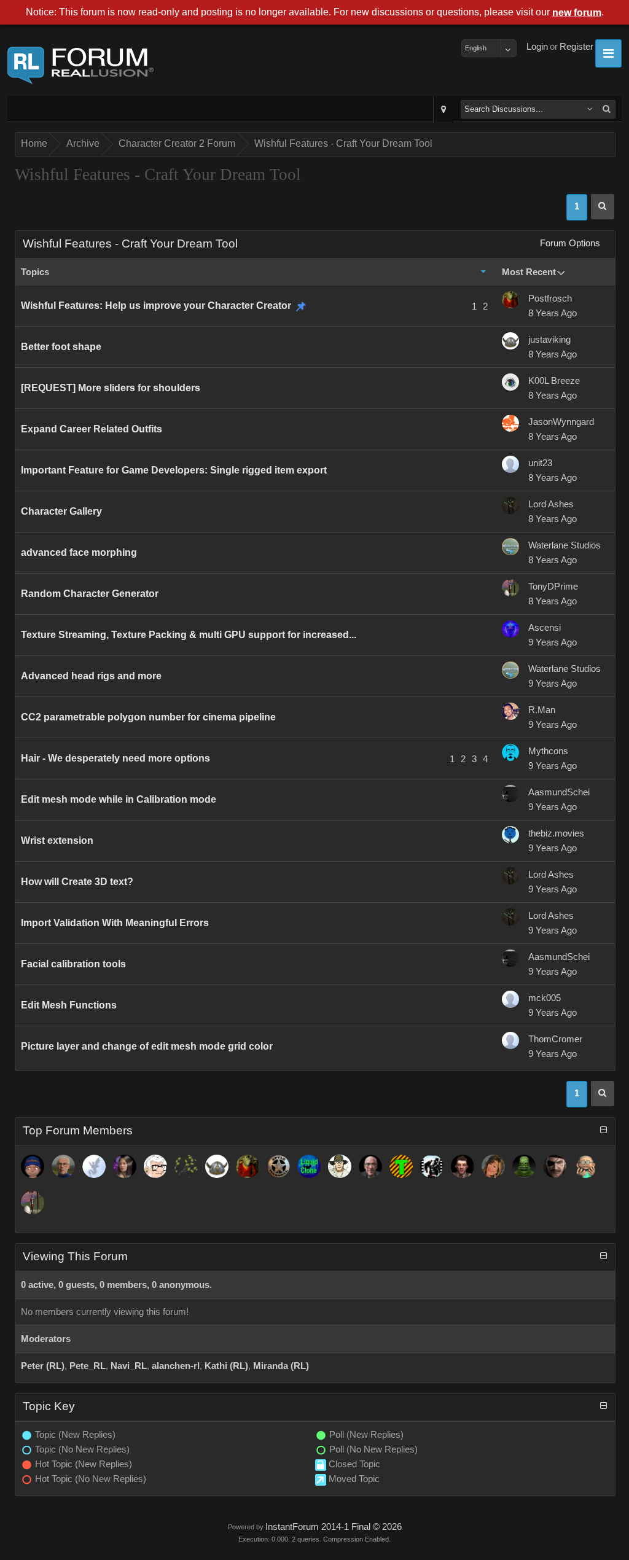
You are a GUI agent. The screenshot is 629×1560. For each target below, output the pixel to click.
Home (34, 143)
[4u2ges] (370, 1166)
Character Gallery (61, 511)
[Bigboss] (554, 1166)
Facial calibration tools (73, 964)
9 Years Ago (552, 642)
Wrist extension (57, 840)
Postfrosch (550, 298)
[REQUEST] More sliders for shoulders (110, 388)
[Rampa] (186, 1166)
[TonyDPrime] (32, 1202)
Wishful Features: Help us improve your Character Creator (156, 305)
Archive (83, 143)
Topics (35, 272)
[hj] (585, 1166)
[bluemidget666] (524, 1166)
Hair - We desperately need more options (115, 758)
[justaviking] (217, 1166)
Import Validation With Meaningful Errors (115, 923)
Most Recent (529, 272)
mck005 (544, 998)
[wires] (309, 1166)
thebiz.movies (556, 833)
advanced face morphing (79, 552)
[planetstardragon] (94, 1166)
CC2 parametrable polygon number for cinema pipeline (148, 717)
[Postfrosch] (247, 1166)
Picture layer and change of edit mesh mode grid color (147, 1046)
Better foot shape (61, 346)
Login (537, 47)
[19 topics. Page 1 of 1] (602, 206)
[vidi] (124, 1166)
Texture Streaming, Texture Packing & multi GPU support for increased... (188, 635)
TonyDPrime (553, 586)
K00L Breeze (554, 381)
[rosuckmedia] (462, 1166)
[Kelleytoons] (155, 1166)
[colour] (339, 1166)
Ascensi (544, 628)
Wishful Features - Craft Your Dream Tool (343, 143)
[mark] (431, 1166)
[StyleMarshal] (278, 1166)
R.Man (541, 710)
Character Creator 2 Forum (177, 143)
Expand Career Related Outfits (91, 429)
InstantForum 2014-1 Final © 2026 (333, 1527)
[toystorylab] (401, 1166)
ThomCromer (555, 1039)
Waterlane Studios (564, 545)
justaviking (549, 340)
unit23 (540, 463)
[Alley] (493, 1166)
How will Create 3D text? (77, 881)
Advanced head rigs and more (91, 676)
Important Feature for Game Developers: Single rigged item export (174, 470)
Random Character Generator (89, 593)
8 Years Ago (552, 313)
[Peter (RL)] (32, 1166)
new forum (576, 12)
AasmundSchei (559, 792)
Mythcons (548, 751)
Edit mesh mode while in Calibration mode (118, 799)
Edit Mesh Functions (69, 1005)
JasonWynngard (561, 422)
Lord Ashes (551, 504)
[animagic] (63, 1166)
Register (576, 47)
